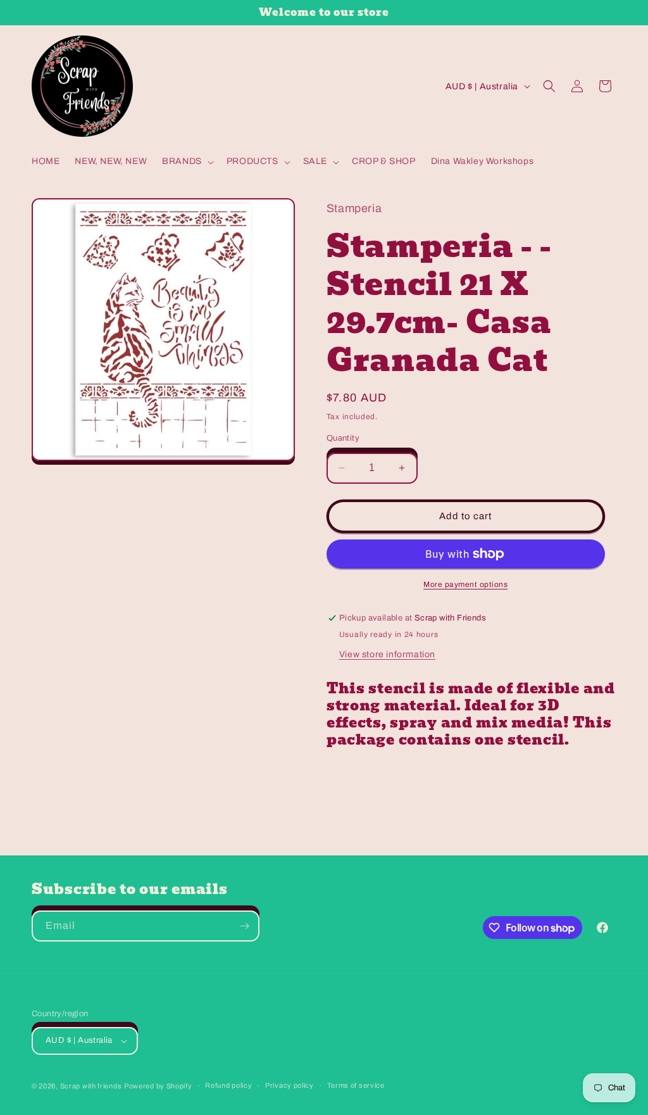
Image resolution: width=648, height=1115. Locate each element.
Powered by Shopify (158, 1086)
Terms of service (356, 1085)
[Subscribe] (244, 926)
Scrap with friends (91, 1086)
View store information (387, 654)
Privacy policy (289, 1085)
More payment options (465, 584)
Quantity (343, 438)
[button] (186, 161)
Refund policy (228, 1085)
